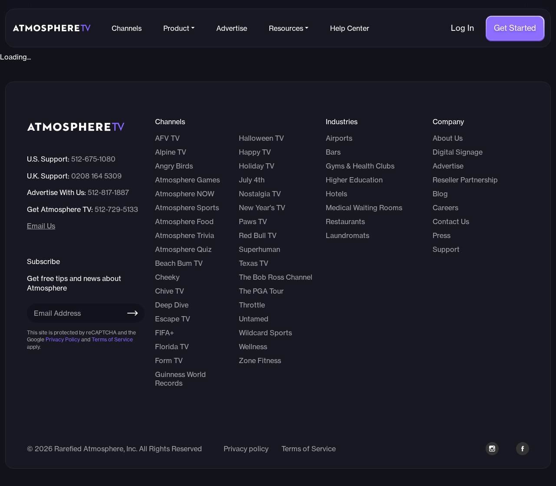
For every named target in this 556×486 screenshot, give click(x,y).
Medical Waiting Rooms (364, 207)
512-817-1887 (108, 192)
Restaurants (345, 221)
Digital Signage (458, 152)
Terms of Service (112, 339)
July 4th (252, 179)
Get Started (515, 28)
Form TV (169, 360)
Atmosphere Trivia (184, 235)
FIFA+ (164, 332)
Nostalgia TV (260, 193)
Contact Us (451, 221)
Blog (440, 193)
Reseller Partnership (465, 179)
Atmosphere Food (184, 221)
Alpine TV (170, 152)
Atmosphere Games (187, 179)
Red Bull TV (258, 235)
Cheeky (167, 277)
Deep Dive (172, 305)
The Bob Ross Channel (275, 277)
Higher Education (354, 179)
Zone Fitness (260, 360)
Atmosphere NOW (184, 193)
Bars (333, 152)
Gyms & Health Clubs (360, 166)
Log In (462, 28)
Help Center (349, 28)
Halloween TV (261, 138)
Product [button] (176, 28)
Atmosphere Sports (187, 207)
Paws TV (253, 221)
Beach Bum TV (179, 263)
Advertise (231, 28)
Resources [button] (286, 28)
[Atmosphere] (52, 28)
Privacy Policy (63, 339)
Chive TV (169, 291)
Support (446, 249)
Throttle (252, 305)
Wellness (253, 346)
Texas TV (253, 263)
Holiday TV (257, 166)
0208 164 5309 (96, 176)
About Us (448, 138)
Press (441, 235)
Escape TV (172, 318)
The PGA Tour (261, 291)
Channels (127, 28)
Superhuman (259, 249)
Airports (339, 138)
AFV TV (167, 138)
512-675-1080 (93, 159)
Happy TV (255, 152)
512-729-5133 (116, 209)
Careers (445, 207)
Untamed (253, 318)
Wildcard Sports (265, 332)
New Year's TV (262, 207)
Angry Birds (174, 166)
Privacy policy (246, 448)
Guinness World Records (180, 378)
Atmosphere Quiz (183, 249)
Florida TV (172, 346)
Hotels (336, 193)
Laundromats (347, 235)
